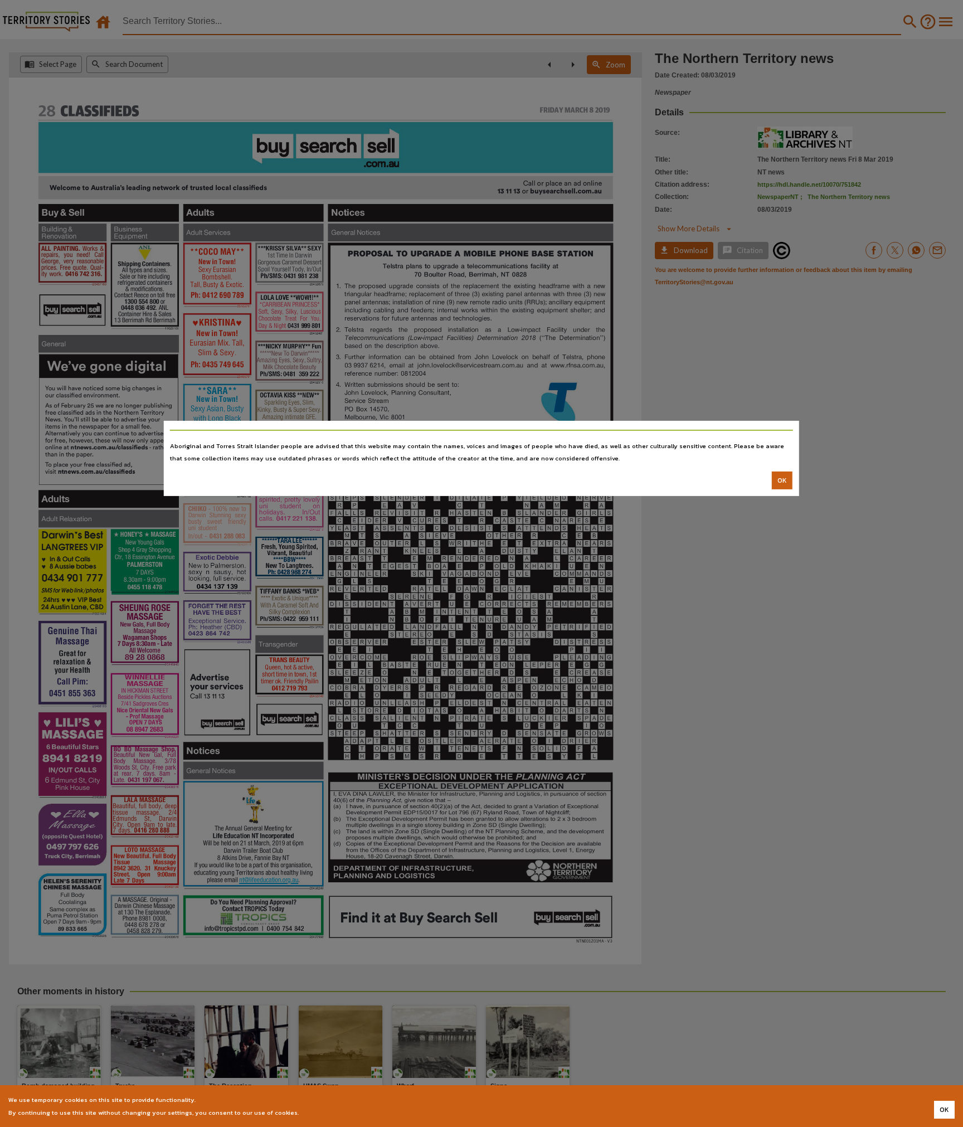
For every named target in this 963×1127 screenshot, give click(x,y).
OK (782, 480)
